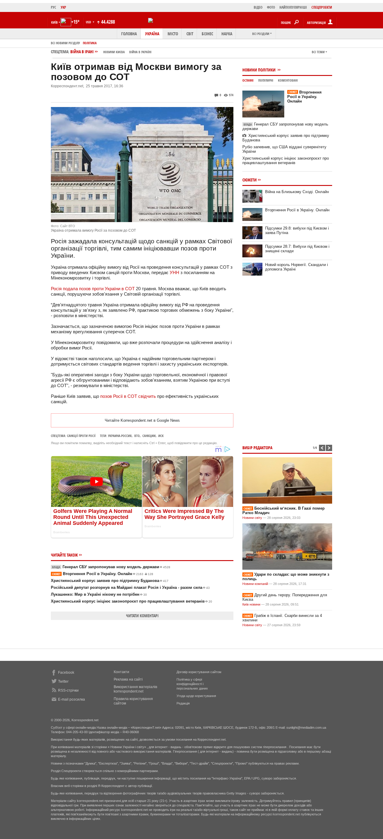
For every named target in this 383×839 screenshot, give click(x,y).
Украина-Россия (120, 435)
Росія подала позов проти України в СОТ (93, 288)
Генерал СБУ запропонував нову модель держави (111, 567)
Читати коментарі (142, 615)
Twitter (63, 681)
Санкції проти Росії (81, 435)
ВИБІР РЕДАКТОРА (257, 447)
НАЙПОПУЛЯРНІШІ (293, 7)
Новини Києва (114, 52)
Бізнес (207, 33)
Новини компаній (255, 584)
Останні (247, 80)
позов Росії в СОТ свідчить (128, 396)
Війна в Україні (140, 52)
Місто (173, 33)
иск (161, 435)
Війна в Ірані (110, 51)
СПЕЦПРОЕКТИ (321, 7)
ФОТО (271, 7)
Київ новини (251, 604)
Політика (90, 43)
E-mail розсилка (71, 699)
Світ (189, 33)
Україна (152, 33)
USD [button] (89, 22)
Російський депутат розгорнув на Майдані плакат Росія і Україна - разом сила (130, 587)
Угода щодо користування (196, 696)
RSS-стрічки (68, 690)
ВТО (137, 435)
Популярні (265, 80)
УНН (174, 272)
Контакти (121, 672)
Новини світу (252, 517)
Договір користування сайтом (199, 672)
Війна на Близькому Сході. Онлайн (297, 191)
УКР (63, 7)
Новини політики (259, 70)
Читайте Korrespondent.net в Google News (142, 420)
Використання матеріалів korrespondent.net (135, 689)
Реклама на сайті (128, 679)
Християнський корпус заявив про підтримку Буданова (109, 580)
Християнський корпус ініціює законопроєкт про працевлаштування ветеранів (131, 601)
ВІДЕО (258, 7)
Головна (129, 33)
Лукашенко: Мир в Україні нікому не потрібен (99, 594)
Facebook (66, 672)
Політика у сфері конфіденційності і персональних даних (192, 684)
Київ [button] (54, 22)
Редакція (183, 703)
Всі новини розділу (65, 43)
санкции (149, 435)
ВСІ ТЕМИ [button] (318, 52)
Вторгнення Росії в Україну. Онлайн (102, 573)
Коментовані (288, 80)
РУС (53, 7)
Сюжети (249, 180)
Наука (226, 33)
